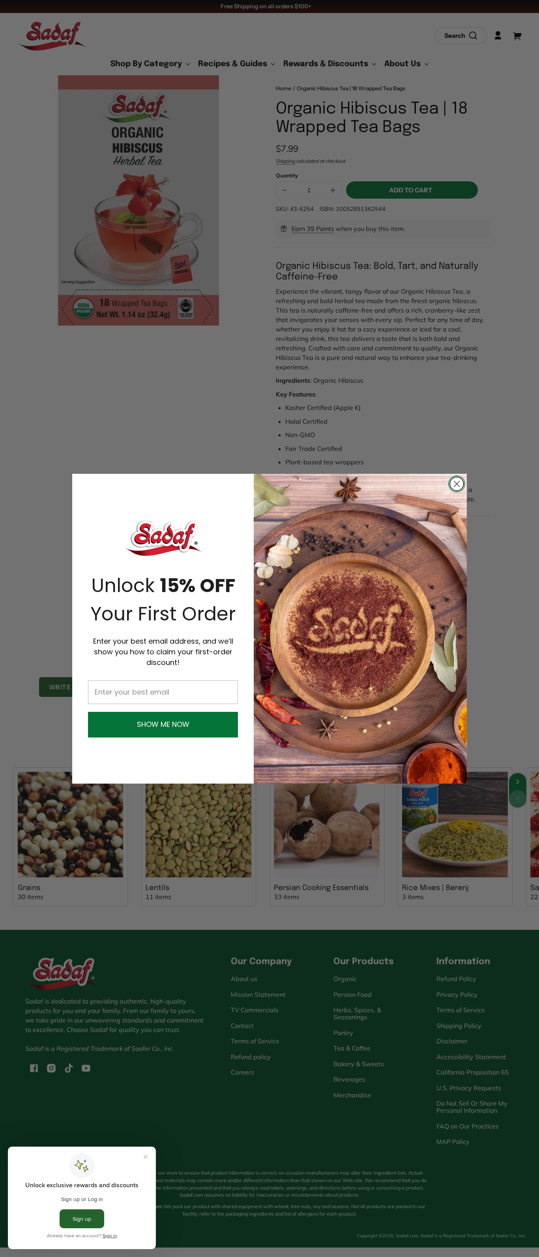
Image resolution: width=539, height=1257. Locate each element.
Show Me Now (163, 724)
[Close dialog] (457, 484)
